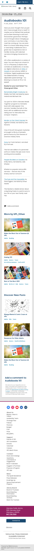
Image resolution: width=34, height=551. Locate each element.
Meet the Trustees (13, 500)
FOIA (8, 429)
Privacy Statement (21, 534)
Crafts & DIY (21, 262)
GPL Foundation (12, 441)
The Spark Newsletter (14, 476)
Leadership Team (12, 418)
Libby (23, 69)
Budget (9, 427)
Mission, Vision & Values (12, 415)
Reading (11, 238)
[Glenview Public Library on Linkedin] (21, 407)
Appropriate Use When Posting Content (16, 390)
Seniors (11, 260)
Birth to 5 (11, 284)
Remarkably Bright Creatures (14, 92)
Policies (9, 423)
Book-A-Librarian (12, 464)
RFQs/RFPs (10, 434)
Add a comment (13, 206)
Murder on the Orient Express (14, 120)
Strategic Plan (11, 421)
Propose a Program (13, 468)
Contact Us (16, 521)
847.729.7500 (11, 514)
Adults (6, 238)
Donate (9, 444)
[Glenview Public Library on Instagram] (12, 407)
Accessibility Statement (17, 536)
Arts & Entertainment (10, 262)
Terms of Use (10, 534)
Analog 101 (8, 257)
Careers (9, 448)
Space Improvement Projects (14, 483)
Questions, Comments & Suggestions (11, 459)
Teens (16, 260)
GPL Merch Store (12, 450)
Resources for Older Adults (14, 338)
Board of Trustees (13, 490)
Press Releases (12, 478)
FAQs (8, 431)
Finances (10, 425)
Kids (17, 284)
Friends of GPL (11, 439)
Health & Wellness (20, 341)
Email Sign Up (11, 480)
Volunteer (10, 446)
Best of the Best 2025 (12, 281)
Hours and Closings (13, 456)
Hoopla (6, 71)
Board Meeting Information (12, 493)
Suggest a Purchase (13, 466)
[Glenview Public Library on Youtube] (17, 407)
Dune (6, 142)
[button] (2, 2)
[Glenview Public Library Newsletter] (25, 407)
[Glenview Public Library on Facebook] (8, 407)
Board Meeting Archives (12, 497)
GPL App (9, 470)
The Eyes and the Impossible (14, 179)
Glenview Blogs (7, 14)
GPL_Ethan (18, 14)
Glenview (9, 527)
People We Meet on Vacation (14, 160)
